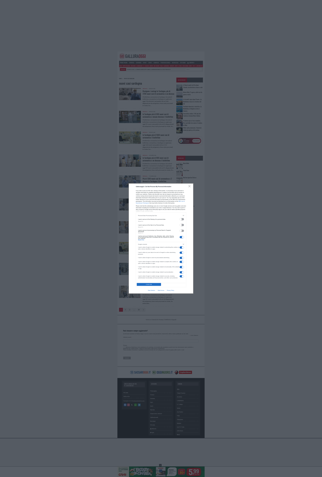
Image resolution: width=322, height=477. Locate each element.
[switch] (182, 219)
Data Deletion (151, 290)
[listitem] (161, 215)
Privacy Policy (170, 290)
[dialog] (161, 238)
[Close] (190, 186)
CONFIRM (149, 284)
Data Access (161, 290)
